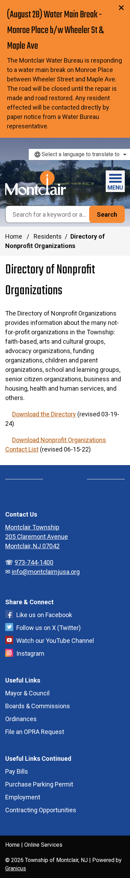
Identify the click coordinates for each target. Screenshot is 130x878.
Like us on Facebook (44, 614)
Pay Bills (16, 771)
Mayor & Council (27, 693)
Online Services (43, 844)
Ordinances (21, 719)
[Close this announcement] (122, 7)
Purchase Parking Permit (39, 784)
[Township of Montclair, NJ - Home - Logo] (35, 182)
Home (13, 236)
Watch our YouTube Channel (55, 640)
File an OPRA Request (34, 731)
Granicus (15, 868)
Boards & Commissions (37, 706)
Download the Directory (44, 414)
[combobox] (79, 154)
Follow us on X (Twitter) (48, 627)
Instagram (30, 653)
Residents (48, 236)
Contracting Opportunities (40, 810)
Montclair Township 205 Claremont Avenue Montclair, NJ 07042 (36, 537)
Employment (22, 797)
